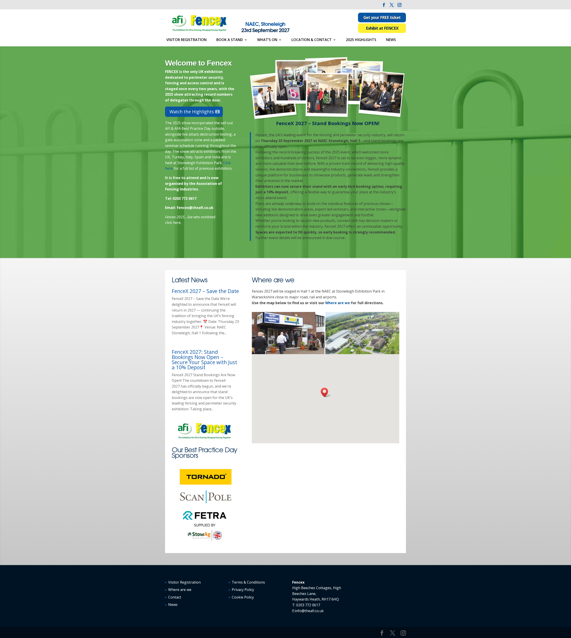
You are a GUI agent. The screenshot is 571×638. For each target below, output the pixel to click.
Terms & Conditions (248, 582)
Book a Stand (229, 40)
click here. (173, 222)
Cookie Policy (243, 597)
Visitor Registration (186, 40)
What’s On (267, 40)
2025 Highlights (361, 40)
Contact (174, 597)
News (391, 40)
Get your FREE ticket (382, 17)
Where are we (337, 302)
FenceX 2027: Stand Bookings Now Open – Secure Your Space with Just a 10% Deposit (204, 359)
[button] (326, 392)
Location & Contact (312, 40)
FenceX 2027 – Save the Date (205, 291)
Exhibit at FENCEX (382, 28)
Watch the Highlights (192, 112)
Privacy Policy (243, 589)
